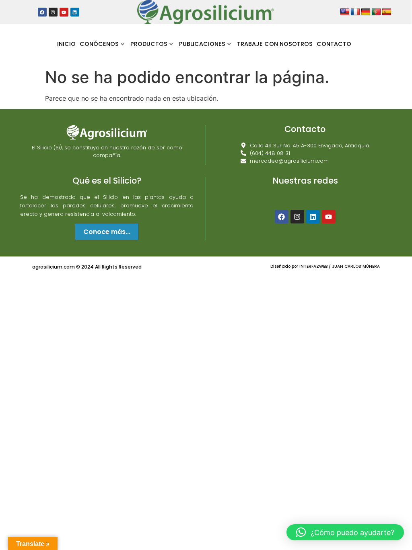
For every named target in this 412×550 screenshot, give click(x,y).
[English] (345, 12)
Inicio (66, 44)
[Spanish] (386, 12)
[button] (345, 532)
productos (148, 44)
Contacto (334, 44)
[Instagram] (297, 216)
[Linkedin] (313, 216)
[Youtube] (329, 216)
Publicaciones (202, 44)
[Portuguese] (376, 12)
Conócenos (99, 44)
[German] (366, 12)
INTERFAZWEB (314, 266)
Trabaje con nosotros (275, 44)
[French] (355, 12)
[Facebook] (281, 216)
